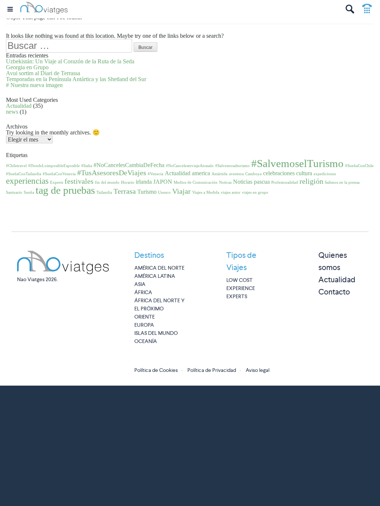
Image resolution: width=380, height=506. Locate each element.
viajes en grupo (255, 192)
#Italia (86, 166)
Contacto (334, 292)
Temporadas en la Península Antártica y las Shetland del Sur (76, 79)
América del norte (159, 267)
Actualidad (19, 106)
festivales (79, 181)
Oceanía (145, 341)
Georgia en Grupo (27, 67)
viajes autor (230, 192)
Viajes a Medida (205, 192)
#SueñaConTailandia (23, 174)
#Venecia (155, 174)
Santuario (14, 192)
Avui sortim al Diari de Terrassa (43, 73)
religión (311, 181)
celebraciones (279, 173)
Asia (139, 284)
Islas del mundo (156, 333)
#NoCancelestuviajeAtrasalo (190, 166)
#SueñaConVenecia (59, 174)
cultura (304, 173)
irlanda (144, 182)
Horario (127, 182)
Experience (240, 288)
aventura (236, 174)
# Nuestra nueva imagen (34, 85)
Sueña (29, 192)
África (143, 292)
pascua (262, 182)
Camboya (253, 174)
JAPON (162, 182)
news (12, 112)
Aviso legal (257, 370)
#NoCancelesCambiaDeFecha (129, 165)
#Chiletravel (16, 166)
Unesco (164, 192)
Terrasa (125, 191)
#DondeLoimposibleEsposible (54, 166)
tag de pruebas (65, 190)
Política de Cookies (156, 370)
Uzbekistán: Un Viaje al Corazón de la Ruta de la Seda (70, 61)
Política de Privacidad (211, 370)
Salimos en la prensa (342, 182)
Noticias (242, 182)
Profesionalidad (284, 182)
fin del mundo (107, 182)
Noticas (225, 182)
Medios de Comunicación (195, 182)
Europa (144, 325)
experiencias (27, 181)
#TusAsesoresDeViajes (111, 173)
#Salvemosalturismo (232, 166)
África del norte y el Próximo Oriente (159, 308)
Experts (56, 182)
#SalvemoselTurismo (297, 163)
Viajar (181, 191)
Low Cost (239, 280)
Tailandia (104, 192)
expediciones (325, 174)
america (201, 173)
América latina (154, 276)
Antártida (219, 174)
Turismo (147, 192)
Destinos (149, 255)
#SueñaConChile (359, 166)
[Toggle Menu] (10, 9)
